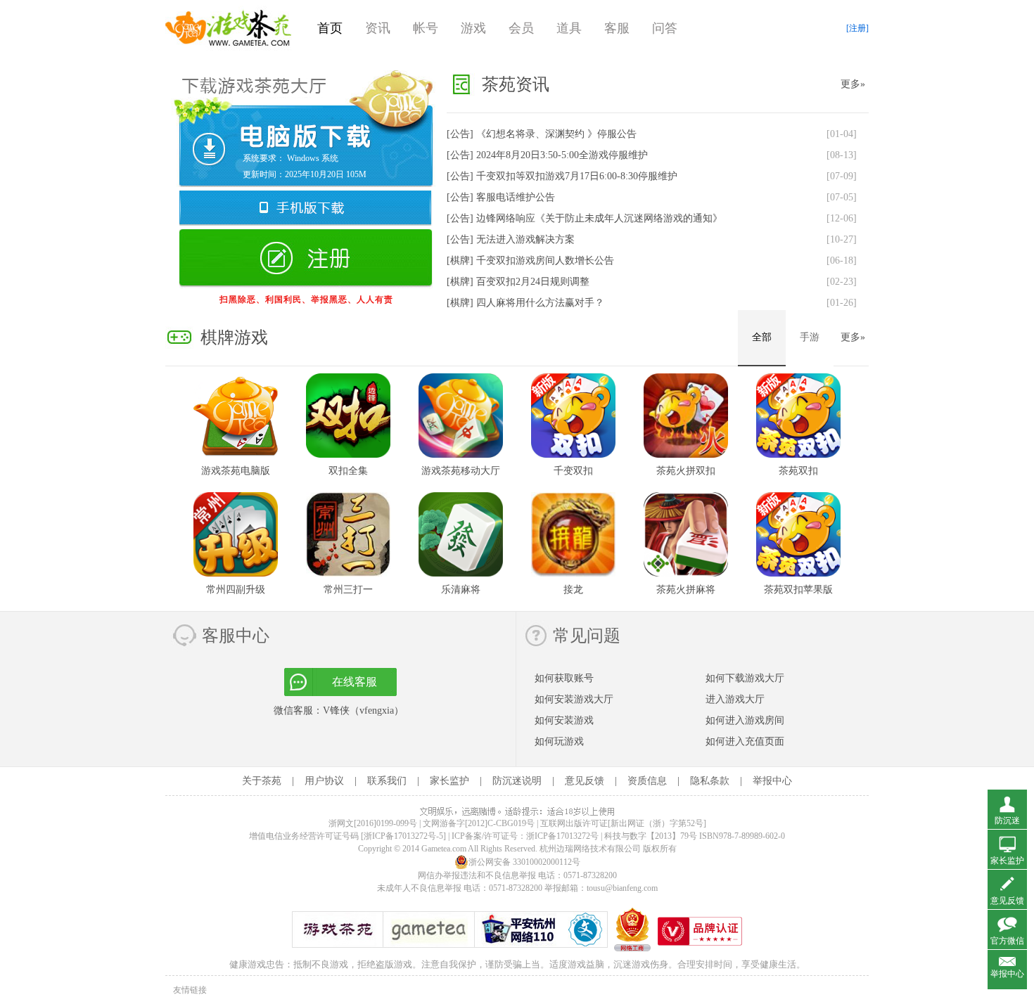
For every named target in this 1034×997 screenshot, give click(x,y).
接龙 (573, 589)
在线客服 (354, 682)
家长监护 (449, 781)
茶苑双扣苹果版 (798, 589)
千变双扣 (573, 470)
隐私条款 (709, 781)
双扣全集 (348, 470)
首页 (330, 28)
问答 (664, 28)
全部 (762, 337)
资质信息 (647, 781)
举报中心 (772, 781)
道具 (569, 28)
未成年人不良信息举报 (420, 888)
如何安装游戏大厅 (574, 699)
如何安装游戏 (564, 720)
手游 (809, 337)
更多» (853, 84)
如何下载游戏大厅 (745, 678)
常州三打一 (348, 589)
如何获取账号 (564, 678)
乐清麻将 (460, 589)
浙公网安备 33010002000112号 (524, 862)
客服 (617, 28)
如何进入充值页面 (745, 741)
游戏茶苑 (228, 28)
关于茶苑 (261, 781)
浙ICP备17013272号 (562, 836)
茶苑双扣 (798, 470)
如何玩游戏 (559, 741)
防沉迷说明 (517, 781)
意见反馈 (584, 781)
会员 (521, 28)
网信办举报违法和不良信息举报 (477, 875)
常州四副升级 (235, 589)
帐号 (425, 28)
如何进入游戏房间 (745, 720)
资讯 (377, 28)
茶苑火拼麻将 (685, 589)
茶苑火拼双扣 (685, 470)
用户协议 (324, 781)
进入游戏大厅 (735, 699)
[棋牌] (530, 260)
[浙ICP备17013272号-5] (403, 836)
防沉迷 (1007, 820)
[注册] (857, 28)
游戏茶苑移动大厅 (460, 470)
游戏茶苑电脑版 (235, 470)
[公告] (542, 134)
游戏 (473, 28)
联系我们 (387, 781)
